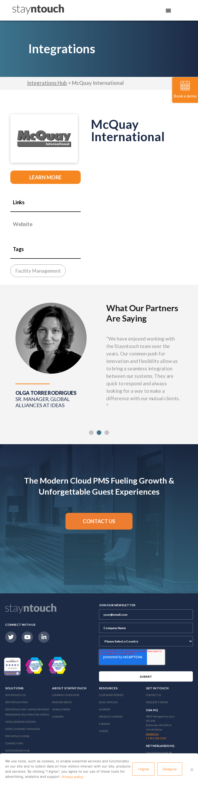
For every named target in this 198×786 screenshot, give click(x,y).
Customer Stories (111, 694)
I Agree (143, 769)
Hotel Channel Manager (22, 728)
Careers (57, 716)
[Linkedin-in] (44, 637)
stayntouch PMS (16, 702)
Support (104, 709)
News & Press (61, 709)
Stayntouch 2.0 (15, 694)
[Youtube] (27, 637)
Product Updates (110, 716)
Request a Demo (157, 702)
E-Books (104, 723)
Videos (103, 731)
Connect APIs (14, 743)
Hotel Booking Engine (20, 721)
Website (22, 224)
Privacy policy (72, 777)
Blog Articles (108, 702)
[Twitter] (10, 637)
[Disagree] (191, 769)
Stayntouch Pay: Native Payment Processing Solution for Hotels (27, 712)
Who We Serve (62, 702)
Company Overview (65, 694)
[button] (91, 432)
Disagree (170, 769)
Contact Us (153, 694)
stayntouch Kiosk (17, 736)
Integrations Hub (47, 83)
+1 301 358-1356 (156, 738)
